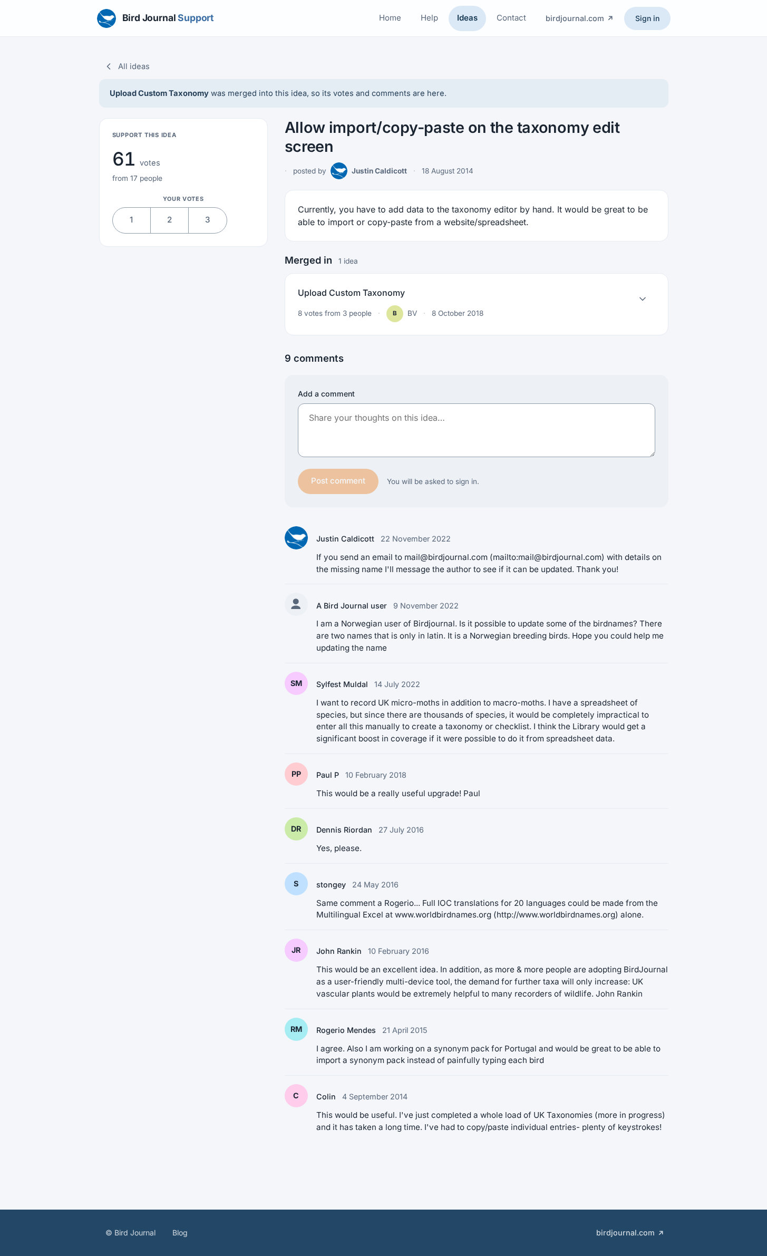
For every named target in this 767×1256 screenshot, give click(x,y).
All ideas (134, 66)
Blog (180, 1232)
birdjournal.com (575, 18)
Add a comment (326, 393)
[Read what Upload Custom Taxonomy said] (642, 299)
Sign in (647, 18)
